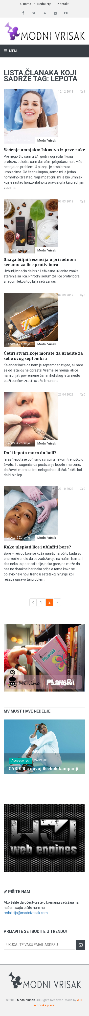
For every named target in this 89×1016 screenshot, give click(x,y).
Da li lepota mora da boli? (30, 452)
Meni (12, 51)
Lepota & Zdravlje (18, 140)
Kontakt (63, 4)
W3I (79, 1000)
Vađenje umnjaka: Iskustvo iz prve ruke (44, 150)
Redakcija (44, 4)
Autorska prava (44, 1005)
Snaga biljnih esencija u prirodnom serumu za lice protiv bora (40, 262)
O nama (25, 4)
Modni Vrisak (46, 140)
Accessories (20, 760)
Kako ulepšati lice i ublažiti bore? (37, 547)
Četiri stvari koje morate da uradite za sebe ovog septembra (43, 356)
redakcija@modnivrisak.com (26, 913)
